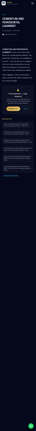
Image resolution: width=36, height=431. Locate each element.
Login (25, 109)
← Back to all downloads (10, 175)
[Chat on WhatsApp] (31, 426)
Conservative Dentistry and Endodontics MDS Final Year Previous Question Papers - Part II (17, 168)
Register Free (13, 108)
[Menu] (32, 3)
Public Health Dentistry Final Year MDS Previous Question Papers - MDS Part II (16, 125)
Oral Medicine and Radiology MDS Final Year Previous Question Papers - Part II (16, 133)
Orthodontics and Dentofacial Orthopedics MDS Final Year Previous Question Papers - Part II (17, 158)
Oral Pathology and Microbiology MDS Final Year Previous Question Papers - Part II (17, 149)
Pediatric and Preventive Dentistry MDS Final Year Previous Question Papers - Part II (18, 141)
